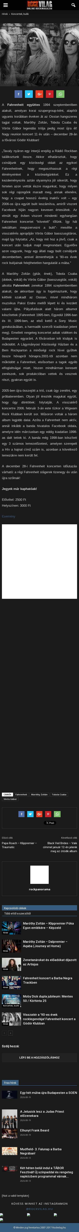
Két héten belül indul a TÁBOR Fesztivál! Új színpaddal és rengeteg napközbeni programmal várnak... (46, 1172)
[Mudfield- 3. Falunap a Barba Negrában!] (9, 1151)
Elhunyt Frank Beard (34, 1130)
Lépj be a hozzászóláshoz (39, 1057)
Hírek (5, 69)
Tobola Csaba (59, 794)
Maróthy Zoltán (39, 794)
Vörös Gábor (10, 799)
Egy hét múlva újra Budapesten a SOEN (48, 1093)
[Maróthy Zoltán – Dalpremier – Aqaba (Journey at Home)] (11, 946)
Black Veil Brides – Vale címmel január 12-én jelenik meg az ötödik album (60, 847)
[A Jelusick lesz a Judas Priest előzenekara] (9, 1118)
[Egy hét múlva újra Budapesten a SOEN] (9, 1095)
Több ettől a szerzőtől (17, 913)
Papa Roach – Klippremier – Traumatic (19, 845)
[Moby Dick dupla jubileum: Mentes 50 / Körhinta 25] (11, 1000)
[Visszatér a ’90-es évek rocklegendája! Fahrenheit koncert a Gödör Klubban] (11, 1019)
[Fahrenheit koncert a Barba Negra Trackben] (11, 982)
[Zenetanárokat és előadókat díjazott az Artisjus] (11, 964)
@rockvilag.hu (39, 1209)
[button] (73, 5)
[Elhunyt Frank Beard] (9, 1133)
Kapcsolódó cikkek (15, 908)
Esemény (8, 516)
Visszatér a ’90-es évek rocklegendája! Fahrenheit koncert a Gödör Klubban (49, 1019)
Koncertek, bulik (18, 69)
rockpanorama (39, 889)
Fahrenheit (21, 794)
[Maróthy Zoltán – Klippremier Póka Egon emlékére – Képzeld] (11, 927)
